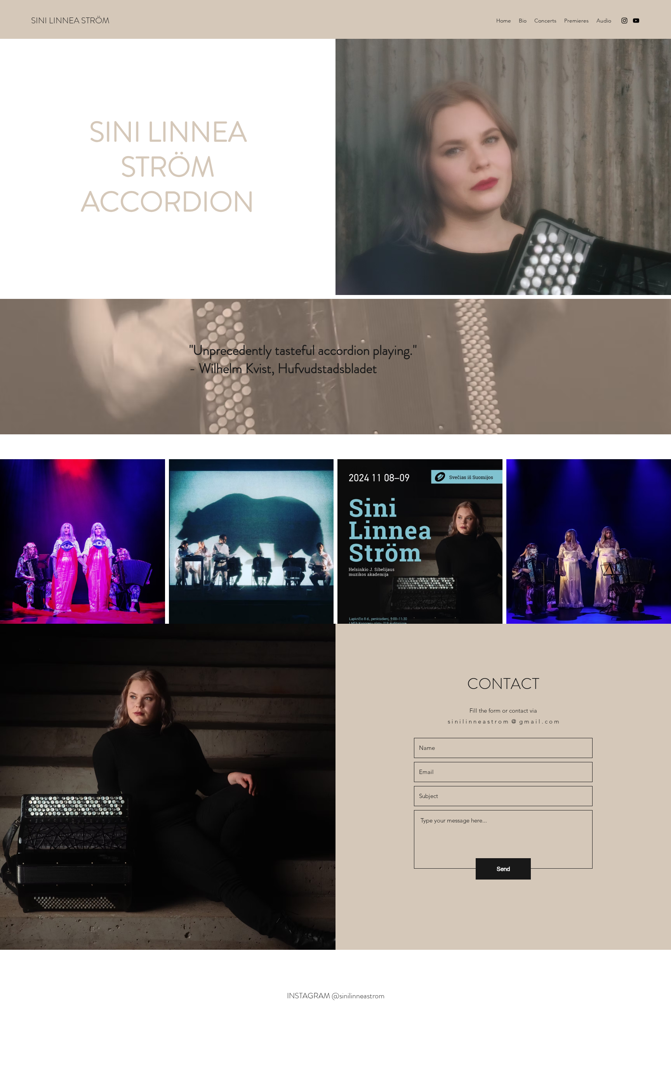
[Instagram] (624, 20)
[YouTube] (636, 20)
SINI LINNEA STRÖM (70, 20)
